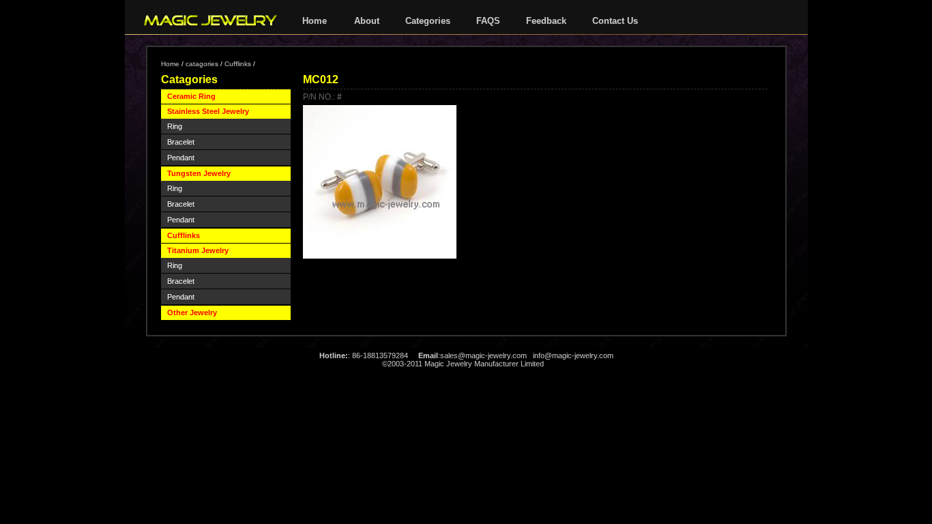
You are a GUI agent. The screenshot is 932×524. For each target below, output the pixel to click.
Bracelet (180, 142)
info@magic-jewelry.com (573, 355)
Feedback (546, 21)
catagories (202, 64)
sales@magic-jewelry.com (483, 355)
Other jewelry (192, 312)
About (366, 21)
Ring (174, 126)
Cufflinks (237, 64)
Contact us (615, 21)
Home (314, 21)
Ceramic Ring (191, 96)
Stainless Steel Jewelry (208, 111)
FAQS (488, 21)
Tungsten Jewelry (199, 173)
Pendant (180, 158)
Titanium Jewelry (198, 250)
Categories (427, 21)
